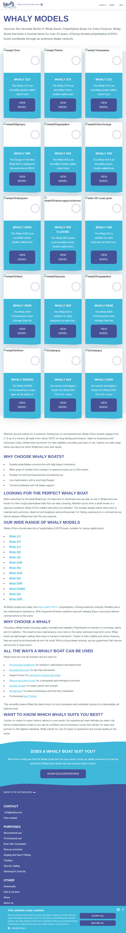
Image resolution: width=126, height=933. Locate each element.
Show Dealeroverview (63, 773)
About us (8, 903)
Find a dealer (10, 817)
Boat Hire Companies (15, 843)
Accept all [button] (98, 916)
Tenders (8, 860)
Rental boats (16, 691)
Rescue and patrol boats (22, 680)
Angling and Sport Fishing (17, 854)
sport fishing (30, 696)
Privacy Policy (62, 924)
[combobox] (118, 909)
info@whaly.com (13, 812)
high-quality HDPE (47, 607)
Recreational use (13, 832)
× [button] (122, 909)
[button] (35, 60)
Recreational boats (19, 670)
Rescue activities (13, 849)
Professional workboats (22, 664)
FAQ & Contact (12, 891)
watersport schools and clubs (45, 675)
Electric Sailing (12, 866)
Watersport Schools (15, 871)
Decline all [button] (97, 923)
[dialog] (63, 919)
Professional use (13, 838)
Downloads (10, 886)
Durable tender (17, 685)
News (7, 897)
